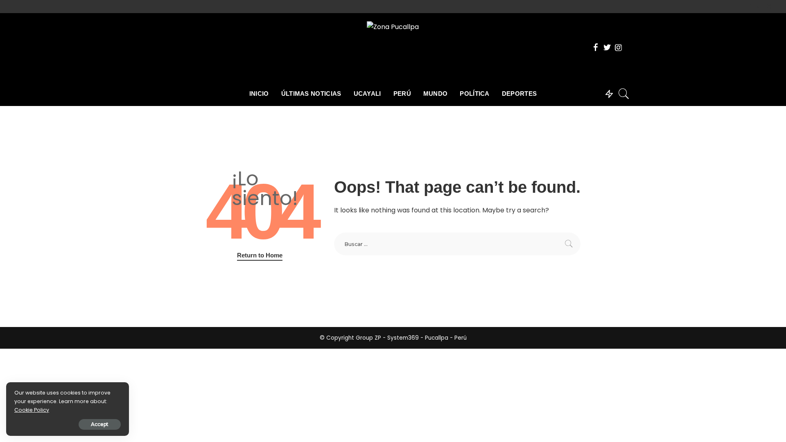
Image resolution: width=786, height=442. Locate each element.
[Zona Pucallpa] (393, 47)
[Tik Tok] (776, 6)
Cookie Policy (31, 409)
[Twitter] (759, 6)
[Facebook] (750, 6)
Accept (99, 424)
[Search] (623, 93)
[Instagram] (769, 6)
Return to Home (259, 255)
